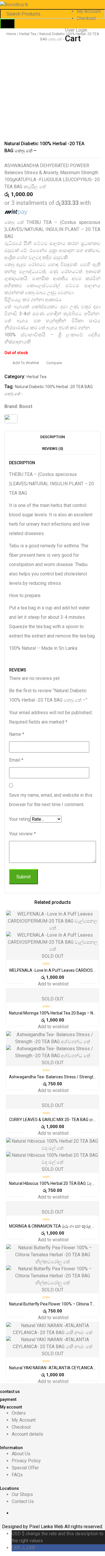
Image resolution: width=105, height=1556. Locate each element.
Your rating (19, 819)
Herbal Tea (27, 34)
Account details (27, 1434)
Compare (54, 363)
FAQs (17, 1475)
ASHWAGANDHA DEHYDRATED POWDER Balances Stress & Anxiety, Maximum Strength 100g (51, 172)
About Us (21, 1453)
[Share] (85, 6)
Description (52, 437)
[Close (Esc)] (98, 6)
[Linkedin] (55, 1513)
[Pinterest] (67, 1513)
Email (16, 760)
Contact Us (23, 1501)
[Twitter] (49, 1513)
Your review (22, 834)
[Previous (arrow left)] (10, 778)
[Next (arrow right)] (95, 778)
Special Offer (25, 1468)
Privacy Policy (26, 1461)
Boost (25, 406)
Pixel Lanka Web (46, 1526)
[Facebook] (44, 1513)
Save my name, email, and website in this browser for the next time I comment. (50, 799)
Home (11, 34)
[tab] (52, 437)
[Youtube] (61, 1513)
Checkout (86, 18)
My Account (24, 1420)
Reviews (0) (52, 448)
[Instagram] (73, 1513)
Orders (19, 1413)
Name (16, 734)
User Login (76, 30)
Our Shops (22, 1494)
